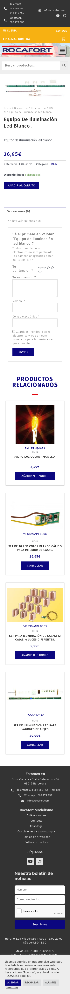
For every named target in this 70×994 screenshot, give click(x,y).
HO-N (53, 164)
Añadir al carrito (21, 185)
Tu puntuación (22, 268)
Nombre (18, 301)
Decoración (21, 108)
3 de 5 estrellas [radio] (48, 268)
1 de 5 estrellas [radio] (40, 268)
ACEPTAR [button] (12, 982)
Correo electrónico (25, 316)
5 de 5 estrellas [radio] (40, 271)
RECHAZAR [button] (31, 982)
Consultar (35, 565)
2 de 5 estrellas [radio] (44, 268)
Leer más (12, 987)
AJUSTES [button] (50, 982)
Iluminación (38, 108)
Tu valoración (24, 277)
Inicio (7, 108)
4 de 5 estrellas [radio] (52, 268)
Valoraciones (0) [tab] (18, 211)
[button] (62, 50)
